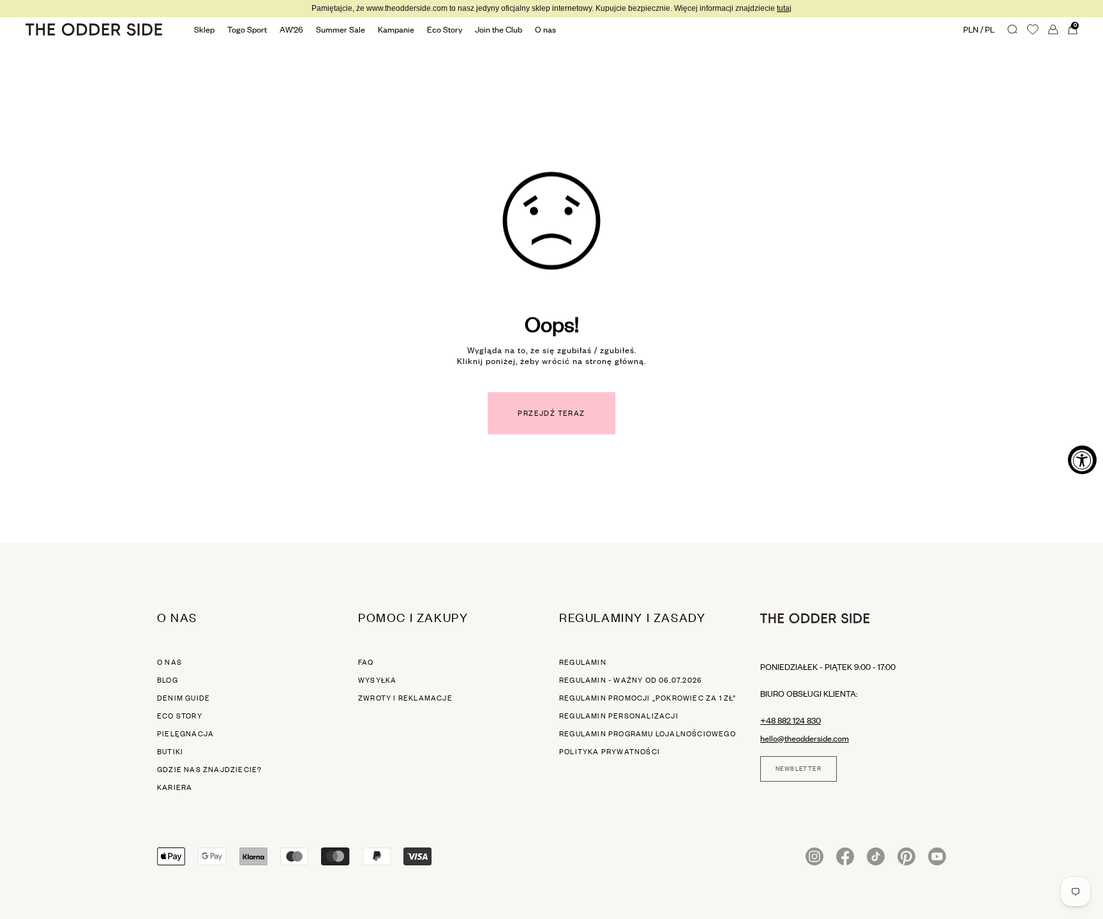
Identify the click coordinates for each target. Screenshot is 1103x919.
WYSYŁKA (377, 680)
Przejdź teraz (551, 413)
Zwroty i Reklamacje (405, 698)
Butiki (170, 752)
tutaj (784, 8)
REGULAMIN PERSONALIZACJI (619, 716)
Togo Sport (247, 29)
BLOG (167, 680)
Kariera (174, 787)
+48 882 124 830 (790, 720)
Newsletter (799, 768)
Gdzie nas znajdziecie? (209, 769)
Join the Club (498, 29)
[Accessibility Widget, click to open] (1082, 459)
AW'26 (291, 29)
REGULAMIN (582, 662)
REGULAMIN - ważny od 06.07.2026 (630, 680)
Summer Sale (340, 29)
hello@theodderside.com (804, 738)
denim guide (183, 698)
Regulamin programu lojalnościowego (647, 734)
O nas (169, 662)
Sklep (204, 29)
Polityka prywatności (609, 752)
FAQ (366, 662)
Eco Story (444, 29)
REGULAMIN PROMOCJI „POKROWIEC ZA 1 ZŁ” (648, 698)
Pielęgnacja (185, 734)
